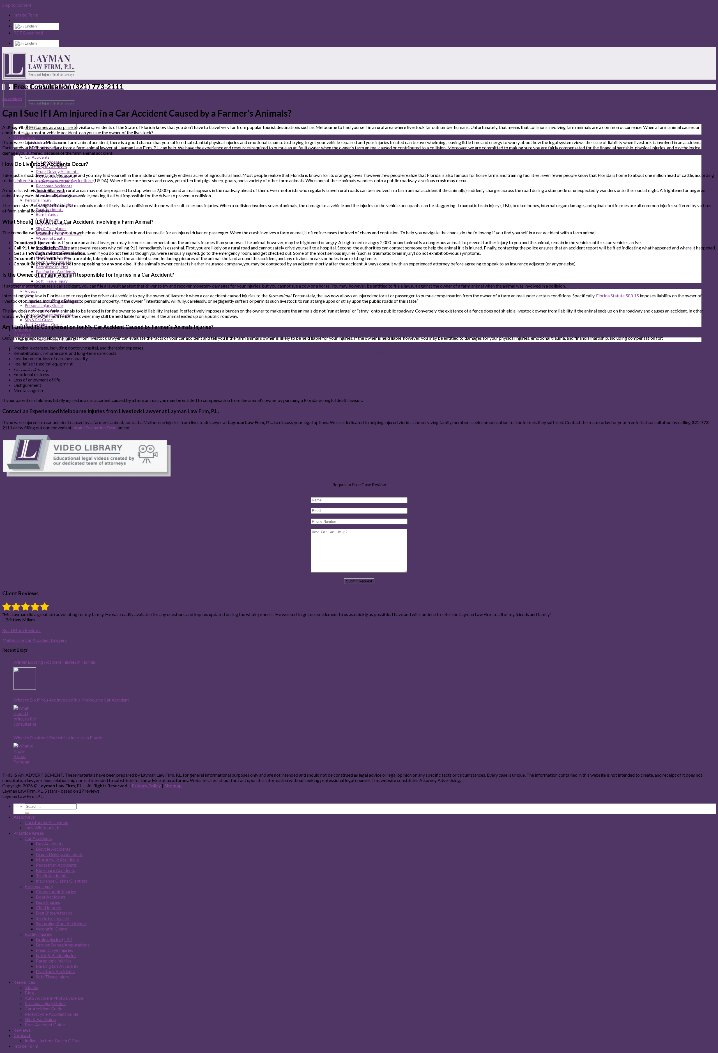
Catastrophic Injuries (56, 891)
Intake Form (25, 14)
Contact (22, 334)
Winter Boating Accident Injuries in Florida (54, 662)
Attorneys (24, 137)
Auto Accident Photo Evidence (54, 998)
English (30, 26)
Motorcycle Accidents (57, 859)
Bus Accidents (49, 843)
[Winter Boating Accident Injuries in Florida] (24, 678)
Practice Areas (28, 833)
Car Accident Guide (43, 1008)
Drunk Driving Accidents (57, 171)
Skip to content (16, 5)
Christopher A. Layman (46, 822)
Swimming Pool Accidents (61, 923)
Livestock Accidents (55, 971)
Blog (29, 992)
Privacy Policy (147, 785)
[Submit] (27, 813)
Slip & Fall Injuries (51, 228)
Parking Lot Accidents (57, 966)
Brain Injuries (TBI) (54, 939)
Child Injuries (48, 907)
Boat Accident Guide (45, 1024)
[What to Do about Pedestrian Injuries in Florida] (24, 754)
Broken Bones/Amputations (62, 944)
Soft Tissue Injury (52, 281)
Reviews (22, 1030)
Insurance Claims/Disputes (61, 880)
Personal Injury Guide (44, 305)
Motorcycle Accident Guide (51, 1014)
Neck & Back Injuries (56, 955)
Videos (31, 291)
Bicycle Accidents (53, 848)
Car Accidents (37, 157)
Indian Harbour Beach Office (52, 1040)
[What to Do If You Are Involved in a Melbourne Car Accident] (24, 716)
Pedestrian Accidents (56, 864)
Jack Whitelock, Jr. (43, 827)
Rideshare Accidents (54, 185)
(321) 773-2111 (52, 364)
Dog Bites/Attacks (54, 912)
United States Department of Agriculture (53, 180)
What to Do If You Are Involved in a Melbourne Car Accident (71, 699)
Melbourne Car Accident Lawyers (34, 640)
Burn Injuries (47, 214)
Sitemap (173, 785)
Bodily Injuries (38, 934)
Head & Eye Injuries (54, 950)
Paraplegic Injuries (52, 266)
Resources (24, 982)
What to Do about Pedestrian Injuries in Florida (58, 737)
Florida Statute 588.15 (617, 295)
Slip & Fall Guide (39, 319)
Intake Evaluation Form (94, 427)
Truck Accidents (52, 875)
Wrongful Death (50, 238)
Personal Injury (38, 200)
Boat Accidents (51, 896)
